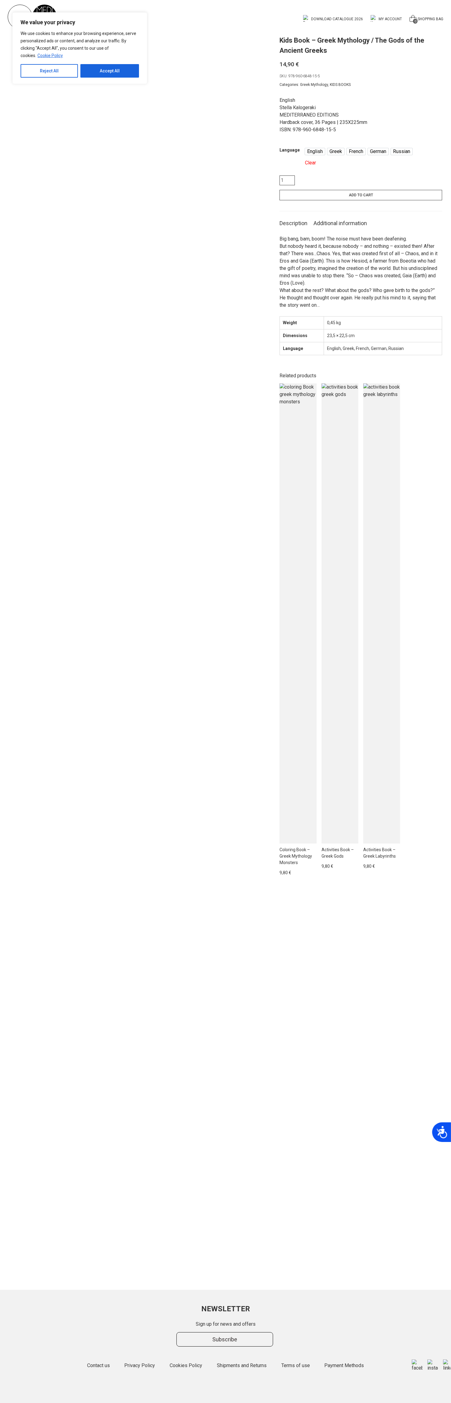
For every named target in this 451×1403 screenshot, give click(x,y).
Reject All (49, 70)
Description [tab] (293, 223)
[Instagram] (432, 1365)
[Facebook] (417, 1365)
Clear (310, 163)
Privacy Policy (139, 1365)
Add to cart (361, 195)
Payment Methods (344, 1365)
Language (289, 150)
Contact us (98, 1365)
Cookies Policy (186, 1365)
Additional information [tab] (340, 223)
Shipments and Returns (242, 1365)
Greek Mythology (314, 85)
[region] (79, 48)
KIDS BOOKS (340, 85)
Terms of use (295, 1365)
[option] (315, 151)
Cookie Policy (50, 55)
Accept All (110, 70)
